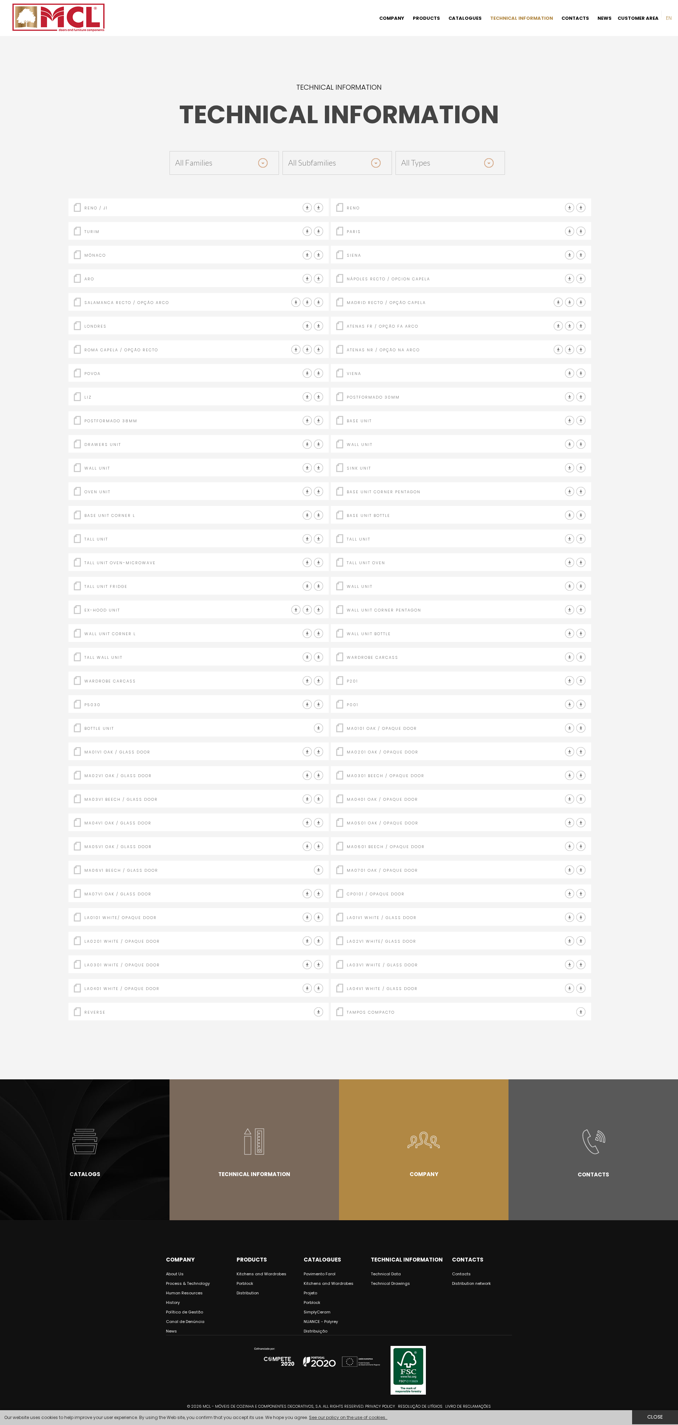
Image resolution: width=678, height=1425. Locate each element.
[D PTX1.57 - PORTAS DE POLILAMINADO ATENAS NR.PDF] (570, 349)
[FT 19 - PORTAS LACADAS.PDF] (318, 231)
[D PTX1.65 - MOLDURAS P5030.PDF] (318, 704)
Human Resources (184, 1293)
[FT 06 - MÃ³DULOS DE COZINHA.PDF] (570, 420)
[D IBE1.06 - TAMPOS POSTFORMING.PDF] (570, 397)
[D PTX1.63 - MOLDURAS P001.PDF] (581, 704)
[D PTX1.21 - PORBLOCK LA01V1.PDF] (570, 917)
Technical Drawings (390, 1283)
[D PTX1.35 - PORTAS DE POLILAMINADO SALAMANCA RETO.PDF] (296, 302)
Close (655, 1416)
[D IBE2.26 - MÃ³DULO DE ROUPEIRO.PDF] (581, 657)
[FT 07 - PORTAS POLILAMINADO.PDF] (318, 302)
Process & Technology (188, 1283)
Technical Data (386, 1274)
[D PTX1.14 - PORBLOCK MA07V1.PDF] (307, 894)
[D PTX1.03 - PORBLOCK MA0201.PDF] (570, 752)
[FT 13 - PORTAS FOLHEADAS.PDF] (318, 255)
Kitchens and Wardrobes (261, 1274)
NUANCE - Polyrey (321, 1321)
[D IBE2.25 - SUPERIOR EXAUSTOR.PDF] (318, 610)
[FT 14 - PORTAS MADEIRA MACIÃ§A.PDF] (318, 279)
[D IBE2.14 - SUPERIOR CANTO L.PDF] (318, 633)
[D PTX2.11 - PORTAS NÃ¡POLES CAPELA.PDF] (581, 279)
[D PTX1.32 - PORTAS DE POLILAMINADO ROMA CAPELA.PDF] (296, 349)
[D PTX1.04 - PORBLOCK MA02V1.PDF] (307, 775)
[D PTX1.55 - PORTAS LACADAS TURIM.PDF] (307, 231)
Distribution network (471, 1283)
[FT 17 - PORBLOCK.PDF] (581, 728)
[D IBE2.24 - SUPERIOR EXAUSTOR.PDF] (307, 610)
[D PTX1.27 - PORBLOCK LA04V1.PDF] (570, 988)
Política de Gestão (184, 1312)
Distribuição (315, 1331)
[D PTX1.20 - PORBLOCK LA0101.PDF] (307, 917)
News (171, 1331)
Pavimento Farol (319, 1274)
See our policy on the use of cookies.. (348, 1417)
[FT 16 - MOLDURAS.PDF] (570, 681)
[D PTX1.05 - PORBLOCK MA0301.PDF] (570, 775)
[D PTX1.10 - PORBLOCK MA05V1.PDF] (307, 846)
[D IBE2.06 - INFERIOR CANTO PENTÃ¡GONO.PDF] (581, 491)
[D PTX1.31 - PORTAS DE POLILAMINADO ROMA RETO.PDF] (307, 349)
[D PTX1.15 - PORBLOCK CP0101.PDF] (570, 894)
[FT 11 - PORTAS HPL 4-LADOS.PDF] (318, 208)
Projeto (310, 1293)
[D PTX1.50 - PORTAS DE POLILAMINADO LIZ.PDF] (307, 397)
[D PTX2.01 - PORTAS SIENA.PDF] (570, 255)
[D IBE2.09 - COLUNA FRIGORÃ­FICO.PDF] (318, 586)
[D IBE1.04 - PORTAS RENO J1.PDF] (307, 208)
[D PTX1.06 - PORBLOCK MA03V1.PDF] (307, 799)
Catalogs (85, 1174)
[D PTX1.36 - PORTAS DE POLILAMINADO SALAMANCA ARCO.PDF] (307, 302)
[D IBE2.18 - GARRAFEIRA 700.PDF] (581, 515)
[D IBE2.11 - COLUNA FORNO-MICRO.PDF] (318, 562)
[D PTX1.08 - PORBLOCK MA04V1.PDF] (307, 823)
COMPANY (391, 18)
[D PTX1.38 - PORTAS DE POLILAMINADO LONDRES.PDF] (307, 326)
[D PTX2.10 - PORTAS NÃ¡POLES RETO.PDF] (570, 279)
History (173, 1302)
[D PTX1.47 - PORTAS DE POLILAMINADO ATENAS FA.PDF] (570, 326)
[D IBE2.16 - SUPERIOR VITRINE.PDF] (318, 657)
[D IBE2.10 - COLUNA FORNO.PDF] (581, 562)
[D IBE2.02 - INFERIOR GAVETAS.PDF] (318, 444)
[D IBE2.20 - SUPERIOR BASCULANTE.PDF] (581, 586)
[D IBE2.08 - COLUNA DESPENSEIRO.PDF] (581, 539)
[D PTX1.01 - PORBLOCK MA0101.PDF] (570, 728)
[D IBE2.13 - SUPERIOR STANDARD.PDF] (318, 468)
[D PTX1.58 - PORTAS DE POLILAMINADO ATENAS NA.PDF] (558, 349)
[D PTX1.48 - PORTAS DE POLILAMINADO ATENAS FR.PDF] (558, 326)
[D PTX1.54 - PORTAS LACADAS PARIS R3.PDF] (570, 231)
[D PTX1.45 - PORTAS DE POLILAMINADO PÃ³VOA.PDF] (307, 373)
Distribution (248, 1293)
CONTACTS (575, 18)
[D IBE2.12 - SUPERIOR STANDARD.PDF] (581, 444)
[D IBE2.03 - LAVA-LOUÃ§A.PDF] (581, 468)
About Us (175, 1274)
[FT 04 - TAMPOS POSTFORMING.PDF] (581, 397)
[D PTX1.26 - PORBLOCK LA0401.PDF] (307, 988)
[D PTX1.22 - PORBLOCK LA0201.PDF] (307, 941)
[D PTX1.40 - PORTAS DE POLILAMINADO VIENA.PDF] (570, 373)
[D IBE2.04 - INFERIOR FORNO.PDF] (318, 491)
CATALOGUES (465, 18)
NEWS (604, 18)
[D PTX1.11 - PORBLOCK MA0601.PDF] (570, 846)
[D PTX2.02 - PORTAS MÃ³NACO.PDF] (307, 255)
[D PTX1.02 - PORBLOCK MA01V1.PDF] (307, 752)
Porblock (245, 1283)
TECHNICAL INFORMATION (521, 18)
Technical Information (254, 1174)
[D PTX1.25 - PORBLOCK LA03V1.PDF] (570, 965)
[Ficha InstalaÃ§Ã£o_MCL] (581, 1012)
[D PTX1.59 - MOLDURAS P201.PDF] (581, 681)
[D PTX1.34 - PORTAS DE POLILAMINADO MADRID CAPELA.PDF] (570, 302)
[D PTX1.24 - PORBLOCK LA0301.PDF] (307, 965)
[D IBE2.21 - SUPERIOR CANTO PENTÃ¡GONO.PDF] (581, 610)
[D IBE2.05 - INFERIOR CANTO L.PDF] (318, 515)
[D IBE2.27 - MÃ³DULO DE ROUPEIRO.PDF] (318, 681)
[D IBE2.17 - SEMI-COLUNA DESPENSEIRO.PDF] (318, 539)
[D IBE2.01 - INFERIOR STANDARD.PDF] (581, 420)
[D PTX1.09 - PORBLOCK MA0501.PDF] (570, 823)
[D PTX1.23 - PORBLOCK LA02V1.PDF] (570, 941)
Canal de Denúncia (185, 1321)
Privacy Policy (380, 1406)
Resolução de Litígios (420, 1406)
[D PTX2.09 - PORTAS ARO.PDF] (307, 279)
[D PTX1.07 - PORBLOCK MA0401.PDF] (570, 799)
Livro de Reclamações (468, 1406)
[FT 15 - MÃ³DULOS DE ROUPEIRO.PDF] (570, 657)
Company (424, 1174)
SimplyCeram (317, 1312)
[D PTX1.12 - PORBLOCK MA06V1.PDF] (318, 870)
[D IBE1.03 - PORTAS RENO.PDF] (570, 208)
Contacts (593, 1174)
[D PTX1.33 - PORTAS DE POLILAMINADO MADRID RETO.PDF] (558, 302)
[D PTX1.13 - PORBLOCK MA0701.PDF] (570, 870)
